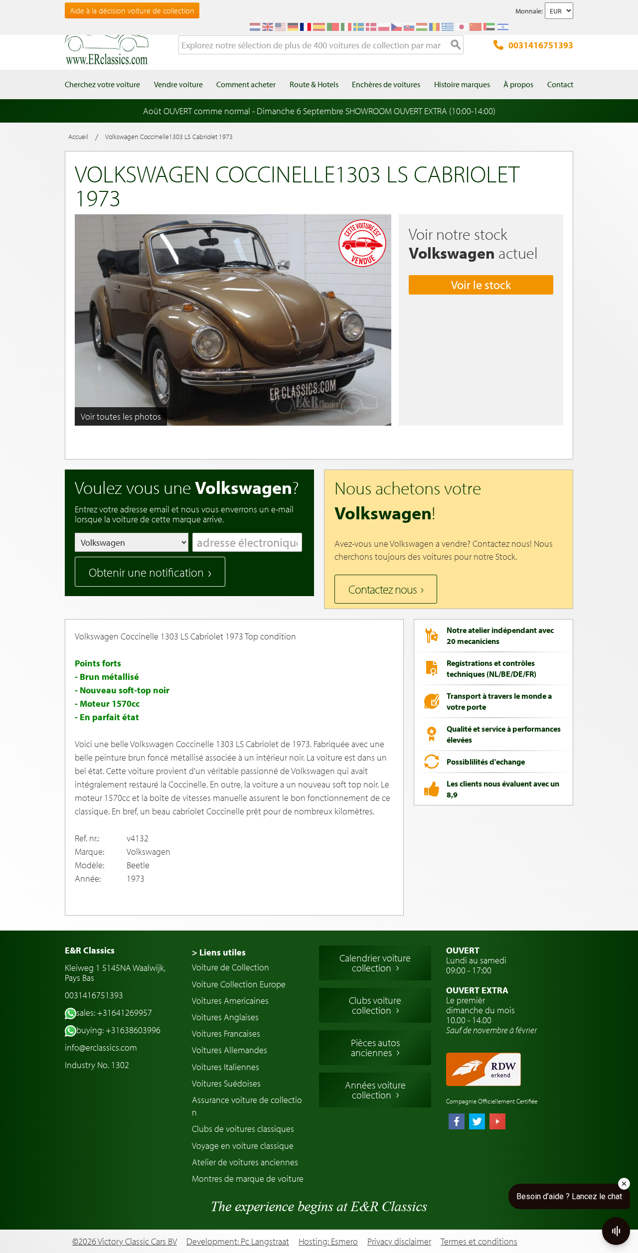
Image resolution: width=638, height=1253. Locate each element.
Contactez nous (382, 589)
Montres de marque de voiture (248, 1178)
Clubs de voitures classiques (243, 1128)
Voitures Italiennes (225, 1067)
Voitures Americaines (230, 1000)
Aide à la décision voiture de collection (132, 10)
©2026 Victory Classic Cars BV (124, 1241)
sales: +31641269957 (114, 1012)
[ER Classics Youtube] (497, 1122)
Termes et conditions (479, 1242)
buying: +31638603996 (118, 1030)
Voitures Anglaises (225, 1017)
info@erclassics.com (101, 1047)
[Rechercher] (456, 45)
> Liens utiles (219, 952)
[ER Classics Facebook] (457, 1122)
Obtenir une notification (146, 572)
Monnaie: (529, 10)
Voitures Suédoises (226, 1083)
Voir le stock (481, 284)
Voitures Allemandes (229, 1050)
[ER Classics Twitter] (477, 1122)
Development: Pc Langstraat (237, 1241)
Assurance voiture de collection (247, 1106)
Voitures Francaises (226, 1033)
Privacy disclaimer (399, 1242)
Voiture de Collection (230, 967)
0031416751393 (540, 45)
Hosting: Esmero (328, 1241)
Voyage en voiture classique (243, 1145)
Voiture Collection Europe (239, 984)
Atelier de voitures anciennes (245, 1162)
